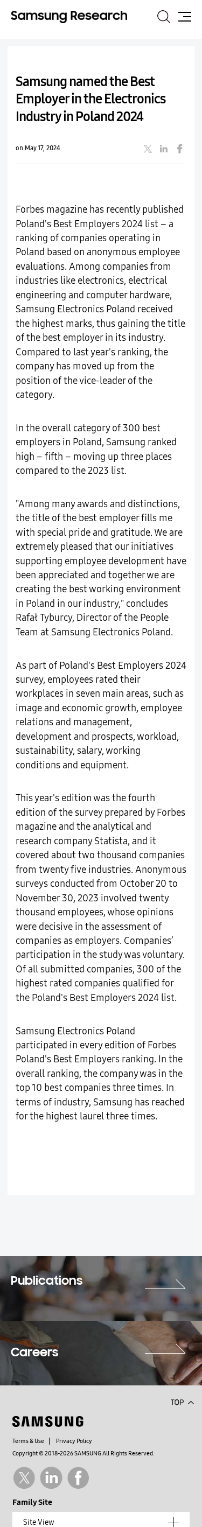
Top (182, 1401)
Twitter (24, 1477)
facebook (179, 148)
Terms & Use (28, 1441)
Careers (34, 1353)
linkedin (163, 148)
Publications (46, 1281)
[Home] (69, 16)
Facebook (78, 1477)
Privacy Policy (74, 1441)
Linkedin (50, 1477)
